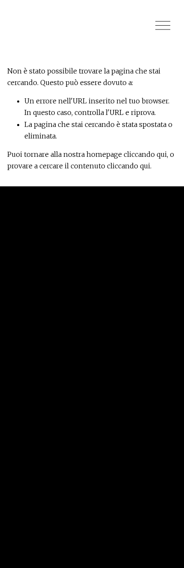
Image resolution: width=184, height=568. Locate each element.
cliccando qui (145, 154)
